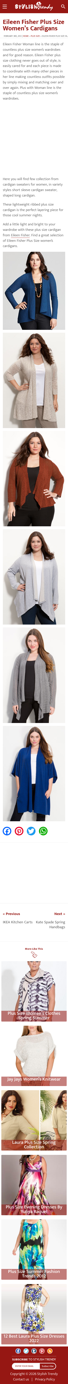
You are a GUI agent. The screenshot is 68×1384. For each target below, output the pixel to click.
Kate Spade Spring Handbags (50, 924)
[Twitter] (26, 1351)
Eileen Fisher (20, 235)
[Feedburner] (50, 1351)
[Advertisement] (34, 139)
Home (26, 36)
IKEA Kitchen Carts (17, 922)
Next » (59, 914)
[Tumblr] (34, 1351)
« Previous (11, 914)
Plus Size (35, 36)
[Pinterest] (42, 1351)
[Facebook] (18, 1351)
